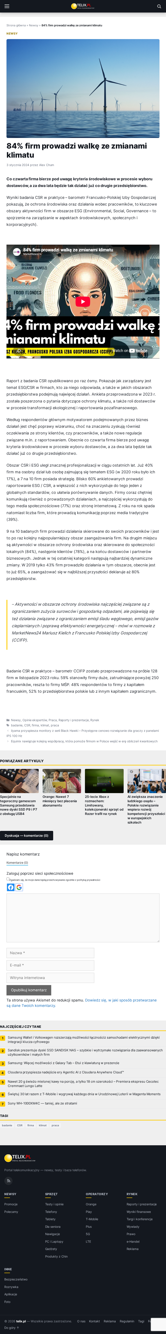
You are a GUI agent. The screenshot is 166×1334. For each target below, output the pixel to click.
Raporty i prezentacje (74, 720)
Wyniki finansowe (139, 1212)
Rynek (94, 720)
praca (55, 725)
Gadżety (51, 1249)
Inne (8, 1269)
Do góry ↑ (11, 1327)
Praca (53, 720)
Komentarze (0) (17, 862)
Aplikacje (10, 1294)
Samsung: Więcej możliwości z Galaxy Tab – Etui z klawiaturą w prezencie (63, 1063)
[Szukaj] (159, 6)
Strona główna (16, 25)
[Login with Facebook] (10, 887)
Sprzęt (51, 1194)
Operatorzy (97, 1194)
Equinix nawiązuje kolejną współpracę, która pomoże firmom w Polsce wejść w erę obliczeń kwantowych (84, 741)
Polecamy (11, 1212)
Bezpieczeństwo (15, 1279)
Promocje (11, 1204)
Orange (91, 1204)
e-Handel (133, 1241)
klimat (45, 725)
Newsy (33, 25)
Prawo (131, 1234)
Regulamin (127, 1321)
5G (88, 1234)
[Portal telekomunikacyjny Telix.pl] (83, 6)
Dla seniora (53, 1226)
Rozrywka (11, 1287)
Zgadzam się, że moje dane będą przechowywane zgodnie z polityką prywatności (54, 879)
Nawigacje (52, 1234)
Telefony (51, 1212)
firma (35, 725)
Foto (7, 1302)
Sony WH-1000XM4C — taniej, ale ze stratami (42, 1103)
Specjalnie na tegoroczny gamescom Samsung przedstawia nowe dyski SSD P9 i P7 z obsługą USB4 (18, 805)
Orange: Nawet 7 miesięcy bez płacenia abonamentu (60, 801)
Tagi (141, 1321)
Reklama (133, 1249)
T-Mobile (92, 1219)
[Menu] (7, 6)
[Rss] (8, 1181)
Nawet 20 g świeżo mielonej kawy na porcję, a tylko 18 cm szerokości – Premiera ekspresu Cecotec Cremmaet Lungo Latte (83, 1084)
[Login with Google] (19, 887)
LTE (88, 1241)
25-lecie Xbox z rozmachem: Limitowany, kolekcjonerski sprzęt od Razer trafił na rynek (104, 805)
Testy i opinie (54, 1204)
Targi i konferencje (140, 1219)
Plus (89, 1226)
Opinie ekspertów (34, 720)
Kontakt (94, 1321)
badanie (16, 725)
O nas (81, 1321)
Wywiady (133, 1226)
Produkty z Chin (56, 1256)
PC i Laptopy (54, 1241)
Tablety (50, 1219)
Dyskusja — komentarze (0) (26, 836)
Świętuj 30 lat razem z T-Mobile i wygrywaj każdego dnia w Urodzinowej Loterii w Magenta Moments (84, 1094)
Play (89, 1212)
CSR (27, 725)
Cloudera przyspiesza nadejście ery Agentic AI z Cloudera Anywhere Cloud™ (66, 1072)
